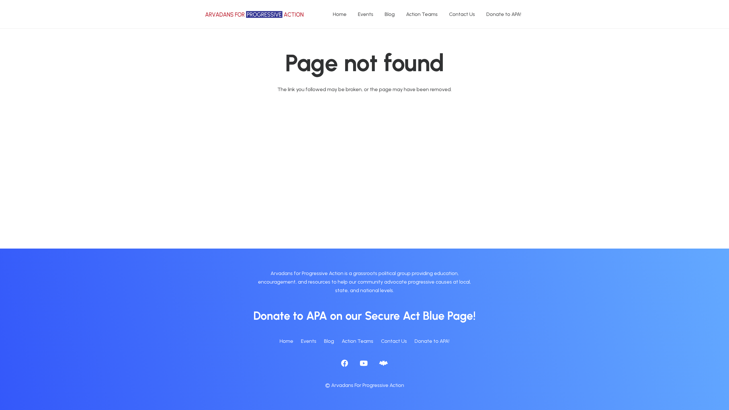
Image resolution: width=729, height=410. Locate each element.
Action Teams (357, 341)
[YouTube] (364, 363)
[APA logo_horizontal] (255, 14)
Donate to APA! (432, 341)
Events (308, 341)
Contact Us (394, 341)
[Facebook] (344, 363)
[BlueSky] (383, 363)
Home (286, 341)
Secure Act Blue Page (419, 316)
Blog (329, 341)
